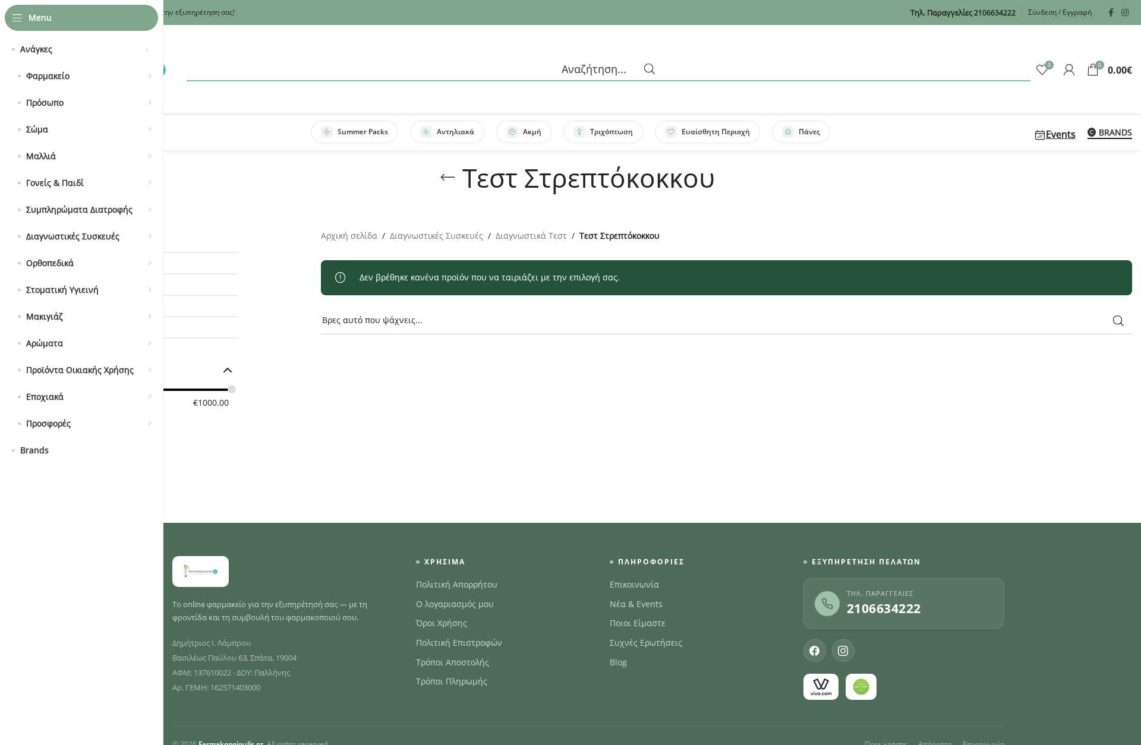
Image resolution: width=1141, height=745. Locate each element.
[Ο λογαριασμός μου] (1069, 69)
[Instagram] (843, 650)
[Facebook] (814, 650)
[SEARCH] (1118, 320)
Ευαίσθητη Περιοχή (716, 132)
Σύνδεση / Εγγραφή (1060, 12)
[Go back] (447, 178)
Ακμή (532, 132)
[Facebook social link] (1111, 13)
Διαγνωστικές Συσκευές (436, 235)
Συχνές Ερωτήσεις (646, 642)
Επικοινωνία (634, 584)
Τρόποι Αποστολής (452, 662)
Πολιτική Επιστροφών (459, 642)
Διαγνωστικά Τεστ (531, 235)
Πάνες (809, 132)
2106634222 (884, 608)
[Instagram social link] (1125, 13)
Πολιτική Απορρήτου (456, 584)
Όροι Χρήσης (441, 623)
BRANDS (1115, 133)
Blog (618, 662)
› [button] (147, 49)
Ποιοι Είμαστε (638, 623)
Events (1061, 134)
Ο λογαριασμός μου (455, 604)
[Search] (608, 69)
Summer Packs (363, 132)
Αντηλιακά (455, 132)
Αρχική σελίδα (349, 235)
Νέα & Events (636, 604)
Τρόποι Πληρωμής (451, 681)
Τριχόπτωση (611, 132)
